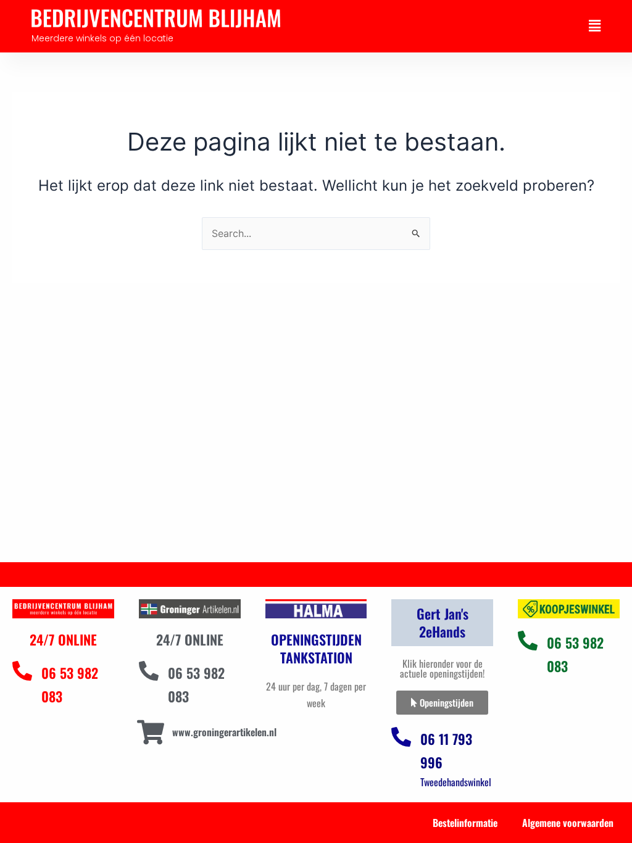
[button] (595, 26)
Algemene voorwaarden (567, 822)
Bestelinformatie (465, 822)
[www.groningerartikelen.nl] (151, 732)
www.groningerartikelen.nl (224, 732)
